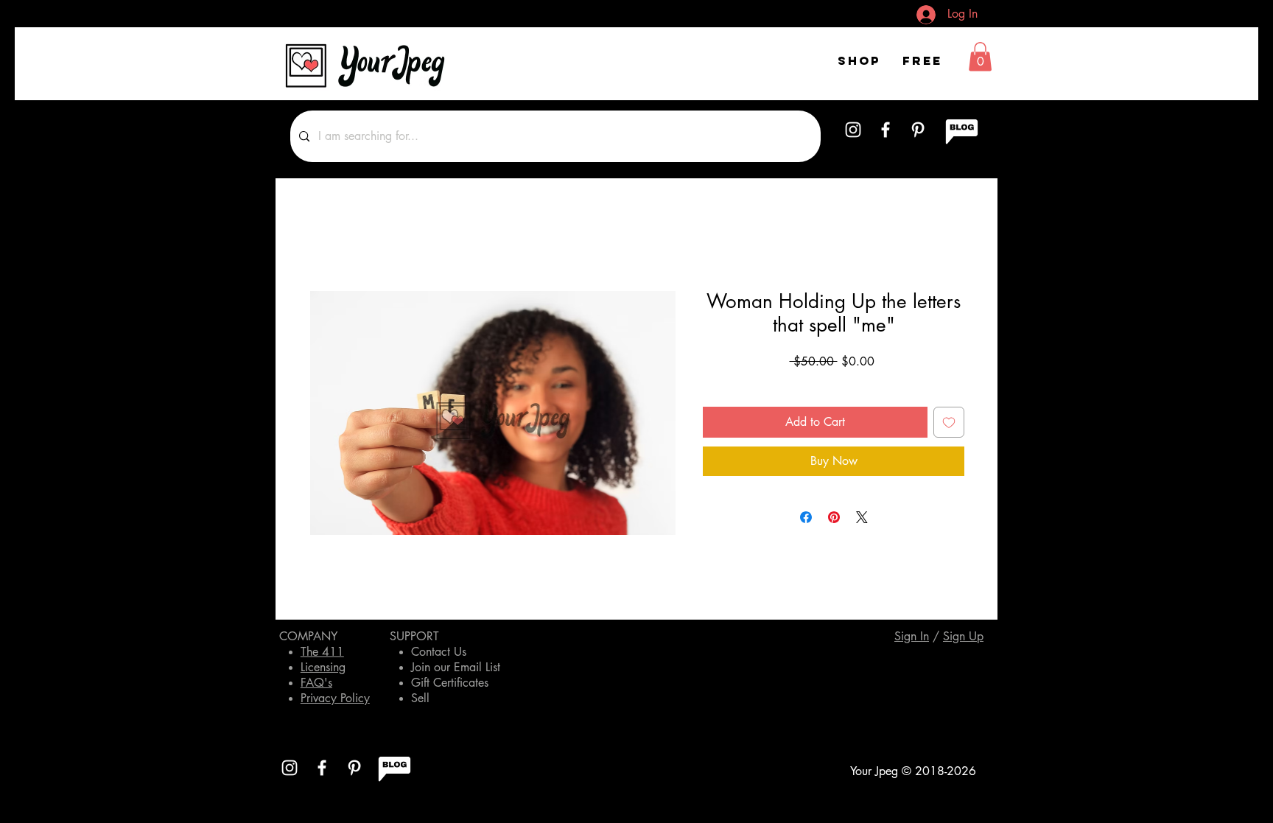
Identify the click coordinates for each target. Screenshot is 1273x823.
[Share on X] (862, 517)
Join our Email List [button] (455, 667)
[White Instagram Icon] (853, 129)
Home (323, 237)
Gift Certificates (449, 682)
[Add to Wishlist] (948, 422)
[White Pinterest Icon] (918, 129)
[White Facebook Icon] (885, 129)
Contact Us (438, 651)
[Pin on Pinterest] (834, 517)
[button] (980, 56)
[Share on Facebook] (806, 517)
